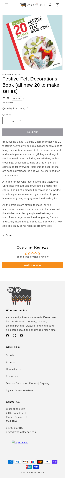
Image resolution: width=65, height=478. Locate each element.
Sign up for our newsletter (20, 390)
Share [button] (9, 235)
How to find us (13, 369)
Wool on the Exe (36, 472)
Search (10, 355)
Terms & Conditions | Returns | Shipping (27, 383)
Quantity (6, 114)
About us (11, 362)
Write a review (32, 265)
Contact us (12, 376)
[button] (6, 4)
